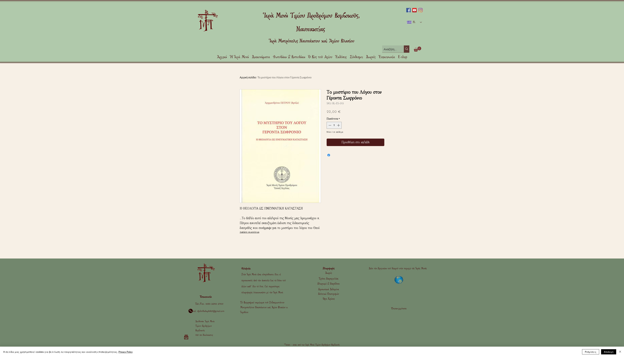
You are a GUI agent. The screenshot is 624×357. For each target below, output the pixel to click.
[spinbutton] (334, 125)
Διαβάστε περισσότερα (249, 232)
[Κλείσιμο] (620, 351)
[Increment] (338, 125)
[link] (417, 49)
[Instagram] (420, 10)
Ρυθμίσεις (590, 351)
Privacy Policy (125, 351)
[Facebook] (408, 10)
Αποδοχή (608, 351)
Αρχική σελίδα (248, 77)
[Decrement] (329, 125)
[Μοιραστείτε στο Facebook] (329, 155)
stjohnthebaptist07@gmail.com (210, 311)
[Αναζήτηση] (406, 49)
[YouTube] (414, 10)
